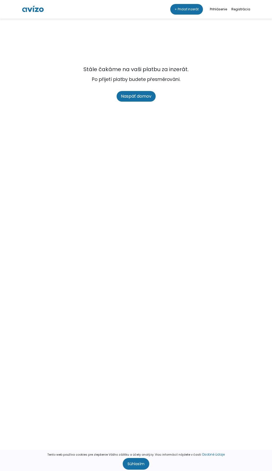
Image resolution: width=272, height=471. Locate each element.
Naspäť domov (136, 96)
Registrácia (240, 9)
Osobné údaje (213, 454)
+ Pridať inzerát (187, 9)
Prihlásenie (218, 9)
